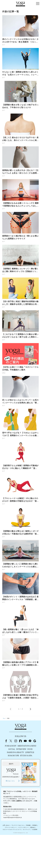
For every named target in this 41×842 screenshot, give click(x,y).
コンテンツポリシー (23, 827)
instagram (15, 740)
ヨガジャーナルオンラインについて (12, 829)
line (29, 740)
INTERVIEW (21, 749)
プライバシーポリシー (10, 827)
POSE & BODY (10, 746)
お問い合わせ (6, 825)
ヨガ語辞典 (34, 829)
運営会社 (32, 827)
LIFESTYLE (29, 752)
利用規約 (34, 825)
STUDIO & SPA (26, 755)
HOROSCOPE (13, 755)
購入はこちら (10, 781)
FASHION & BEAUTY (15, 752)
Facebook (6, 740)
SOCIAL (11, 749)
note (20, 740)
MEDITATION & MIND (27, 746)
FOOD (30, 749)
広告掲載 (28, 825)
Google (34, 740)
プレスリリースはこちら (17, 825)
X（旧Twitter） (10, 740)
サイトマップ (26, 829)
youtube (25, 740)
